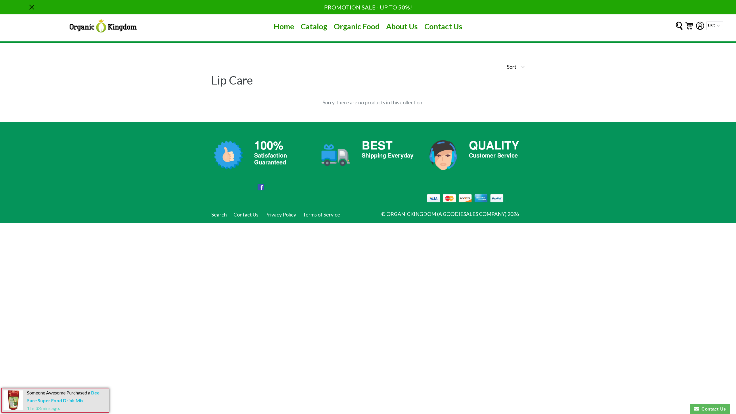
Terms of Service (321, 214)
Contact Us (443, 26)
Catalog (314, 26)
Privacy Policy (280, 214)
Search (219, 214)
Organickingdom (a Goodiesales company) (446, 214)
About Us (402, 26)
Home (284, 26)
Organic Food (356, 26)
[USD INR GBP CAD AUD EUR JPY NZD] (714, 25)
